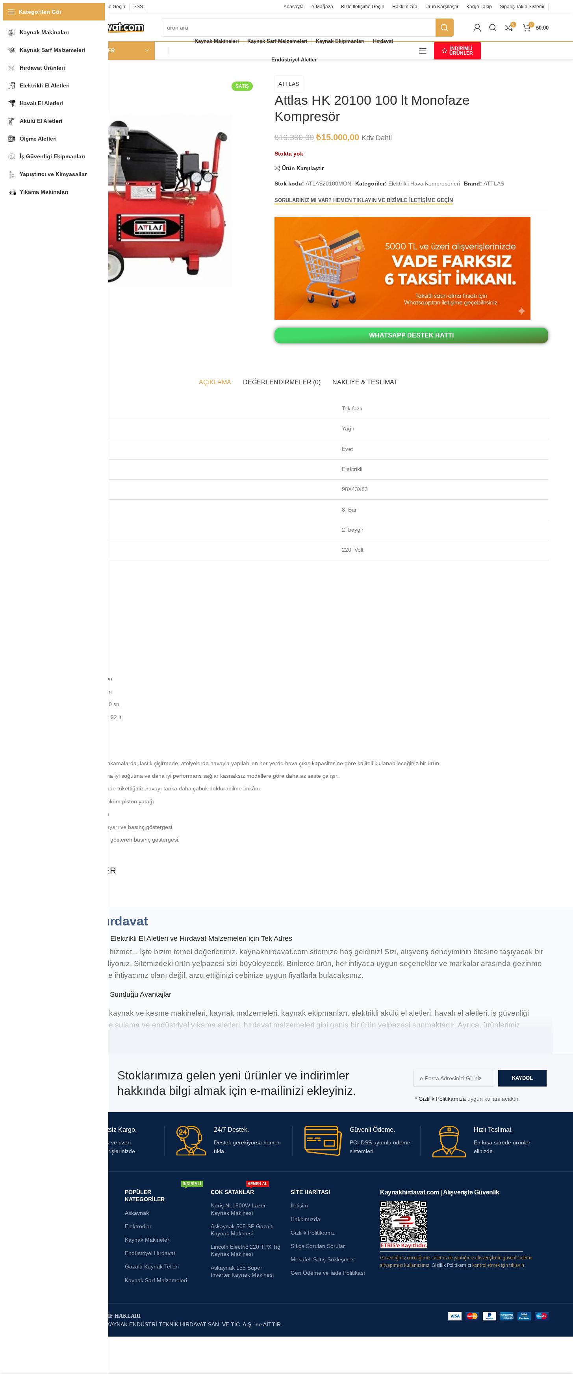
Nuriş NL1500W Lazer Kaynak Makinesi (238, 1209)
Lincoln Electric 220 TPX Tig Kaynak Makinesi (245, 1250)
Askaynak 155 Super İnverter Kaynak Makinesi (242, 1271)
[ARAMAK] (445, 28)
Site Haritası (310, 1192)
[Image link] (402, 268)
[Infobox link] (234, 1141)
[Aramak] (493, 27)
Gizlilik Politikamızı (451, 1265)
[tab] (215, 382)
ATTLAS (288, 84)
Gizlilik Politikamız (313, 1232)
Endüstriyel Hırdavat (150, 1253)
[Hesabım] (477, 27)
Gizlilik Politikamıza (442, 1099)
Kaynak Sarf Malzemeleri (156, 1280)
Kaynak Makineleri (148, 1240)
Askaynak (137, 1213)
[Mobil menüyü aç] (423, 51)
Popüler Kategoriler (163, 1193)
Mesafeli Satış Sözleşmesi (323, 1259)
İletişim (299, 1205)
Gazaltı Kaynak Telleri (152, 1266)
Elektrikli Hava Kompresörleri (424, 183)
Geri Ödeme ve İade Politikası (328, 1273)
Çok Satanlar (239, 1190)
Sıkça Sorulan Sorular (318, 1246)
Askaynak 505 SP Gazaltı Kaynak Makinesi (242, 1230)
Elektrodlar (138, 1226)
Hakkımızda (305, 1219)
